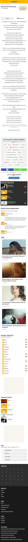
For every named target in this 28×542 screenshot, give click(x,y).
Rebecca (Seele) (12, 172)
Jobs (2, 494)
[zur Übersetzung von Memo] (26, 356)
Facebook (3, 518)
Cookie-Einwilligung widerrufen (7, 511)
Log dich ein (3, 210)
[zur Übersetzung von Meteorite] (26, 368)
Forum (2, 503)
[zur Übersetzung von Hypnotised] (26, 347)
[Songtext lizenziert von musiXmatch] (14, 174)
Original (7, 18)
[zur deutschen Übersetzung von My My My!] (25, 192)
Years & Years (5, 8)
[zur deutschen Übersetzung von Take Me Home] (25, 187)
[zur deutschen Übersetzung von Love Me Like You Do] (25, 203)
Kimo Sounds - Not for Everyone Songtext (9, 533)
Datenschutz (3, 507)
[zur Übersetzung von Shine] (26, 342)
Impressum (3, 509)
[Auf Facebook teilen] (7, 169)
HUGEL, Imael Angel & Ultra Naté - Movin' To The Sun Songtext (13, 528)
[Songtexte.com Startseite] (14, 1)
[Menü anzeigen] (2, 2)
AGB (7, 507)
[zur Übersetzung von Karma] (26, 366)
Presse (2, 490)
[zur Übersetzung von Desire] (26, 344)
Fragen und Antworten (5, 505)
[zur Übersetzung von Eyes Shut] (26, 354)
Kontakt (2, 496)
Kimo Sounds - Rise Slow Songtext (7, 535)
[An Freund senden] (20, 169)
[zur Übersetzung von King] (26, 339)
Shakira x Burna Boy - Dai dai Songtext (8, 537)
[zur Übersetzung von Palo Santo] (26, 370)
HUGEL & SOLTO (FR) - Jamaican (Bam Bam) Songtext (11, 539)
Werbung (2, 492)
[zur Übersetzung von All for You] (26, 361)
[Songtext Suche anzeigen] (26, 2)
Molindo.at (3, 520)
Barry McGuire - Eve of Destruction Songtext (9, 530)
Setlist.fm (3, 522)
